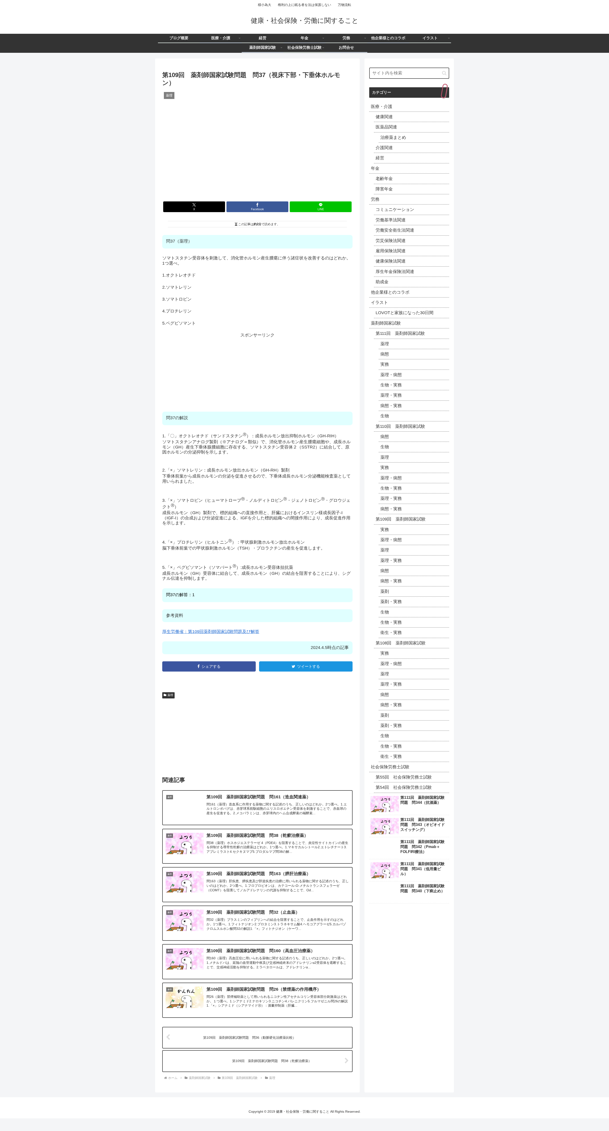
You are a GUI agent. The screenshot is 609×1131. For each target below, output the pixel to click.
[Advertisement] (257, 371)
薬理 (170, 707)
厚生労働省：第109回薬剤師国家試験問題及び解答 (210, 631)
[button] (444, 73)
